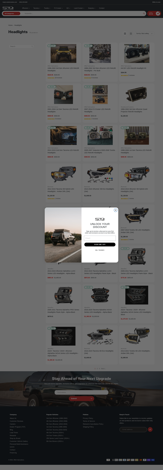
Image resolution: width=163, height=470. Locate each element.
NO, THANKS (99, 250)
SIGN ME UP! (100, 244)
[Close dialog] (115, 210)
